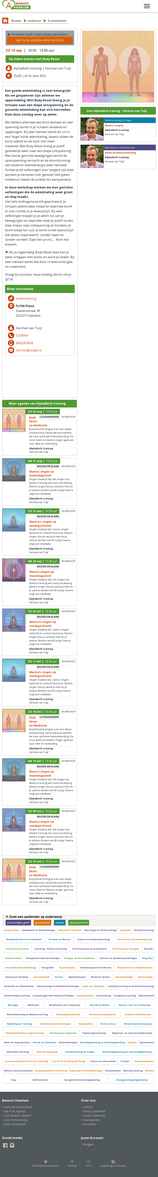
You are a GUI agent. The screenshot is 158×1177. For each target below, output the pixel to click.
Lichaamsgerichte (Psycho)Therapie (53, 995)
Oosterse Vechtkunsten (137, 1014)
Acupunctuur (11, 930)
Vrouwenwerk (113, 1070)
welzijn (59, 922)
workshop (34, 21)
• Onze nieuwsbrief (13, 1124)
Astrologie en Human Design (100, 930)
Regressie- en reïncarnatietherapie (132, 1033)
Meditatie (33, 1004)
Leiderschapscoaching (17, 995)
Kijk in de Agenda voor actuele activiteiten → (40, 41)
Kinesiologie (145, 976)
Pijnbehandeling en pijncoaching (25, 1033)
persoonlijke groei (18, 922)
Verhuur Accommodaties (18, 1070)
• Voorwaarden (90, 1120)
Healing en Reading (16, 976)
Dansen (148, 948)
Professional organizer (63, 1033)
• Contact (87, 1107)
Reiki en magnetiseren (17, 1042)
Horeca (59, 976)
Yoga (13, 1079)
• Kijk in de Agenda (13, 1111)
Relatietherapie (68, 1042)
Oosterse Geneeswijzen (102, 1014)
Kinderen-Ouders (100, 976)
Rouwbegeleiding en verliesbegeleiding (102, 1042)
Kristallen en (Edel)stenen (19, 986)
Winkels (149, 1070)
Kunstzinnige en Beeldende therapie (58, 986)
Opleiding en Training (19, 1023)
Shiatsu (132, 1042)
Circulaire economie (17, 948)
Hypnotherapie (77, 976)
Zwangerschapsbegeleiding (131, 1079)
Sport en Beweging (47, 1051)
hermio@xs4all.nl (29, 350)
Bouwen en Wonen (59, 939)
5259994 (22, 335)
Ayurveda (125, 930)
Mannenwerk (146, 995)
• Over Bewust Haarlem (16, 1115)
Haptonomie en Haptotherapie (135, 967)
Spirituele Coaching (17, 1051)
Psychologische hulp (94, 1033)
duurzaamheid (78, 922)
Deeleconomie (13, 958)
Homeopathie (42, 976)
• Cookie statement (93, 1115)
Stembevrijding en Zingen (80, 1051)
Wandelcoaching (133, 1070)
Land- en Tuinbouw (93, 986)
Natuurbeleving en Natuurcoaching (27, 1014)
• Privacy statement (93, 1111)
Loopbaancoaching (125, 995)
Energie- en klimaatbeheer (79, 958)
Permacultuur (108, 1023)
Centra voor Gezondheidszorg (134, 939)
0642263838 (24, 343)
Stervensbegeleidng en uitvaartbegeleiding (127, 1051)
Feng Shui (147, 958)
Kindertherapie (124, 976)
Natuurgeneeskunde (68, 1014)
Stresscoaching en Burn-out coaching (26, 1061)
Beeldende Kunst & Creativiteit (24, 939)
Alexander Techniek (69, 930)
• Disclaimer (88, 1124)
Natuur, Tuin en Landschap (134, 1004)
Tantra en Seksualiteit (103, 1061)
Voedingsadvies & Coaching (51, 1070)
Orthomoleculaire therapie (55, 1023)
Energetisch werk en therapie (43, 958)
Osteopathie (85, 1023)
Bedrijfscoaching (144, 930)
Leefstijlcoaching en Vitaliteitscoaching (131, 986)
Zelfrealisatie (40, 1079)
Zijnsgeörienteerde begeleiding (82, 1079)
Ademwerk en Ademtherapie (38, 930)
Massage (13, 1004)
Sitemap (72, 1165)
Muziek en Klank (99, 1004)
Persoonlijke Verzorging (137, 1023)
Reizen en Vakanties (44, 1042)
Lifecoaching (103, 995)
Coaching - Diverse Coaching (50, 948)
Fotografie (48, 967)
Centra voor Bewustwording (93, 939)
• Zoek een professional (17, 1107)
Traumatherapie (143, 1061)
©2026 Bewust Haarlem (45, 1165)
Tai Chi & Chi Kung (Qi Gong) (68, 1061)
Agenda (16, 21)
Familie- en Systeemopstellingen (118, 958)
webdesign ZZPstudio (113, 1165)
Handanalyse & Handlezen (95, 967)
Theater (124, 1061)
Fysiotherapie (67, 967)
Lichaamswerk (57, 21)
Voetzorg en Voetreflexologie (86, 1070)
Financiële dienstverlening (20, 967)
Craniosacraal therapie (125, 948)
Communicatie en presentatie (89, 948)
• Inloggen (87, 1144)
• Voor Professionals (15, 1120)
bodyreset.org (26, 298)
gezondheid (42, 922)
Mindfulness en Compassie (64, 1004)
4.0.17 (89, 1165)
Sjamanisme (146, 1042)
